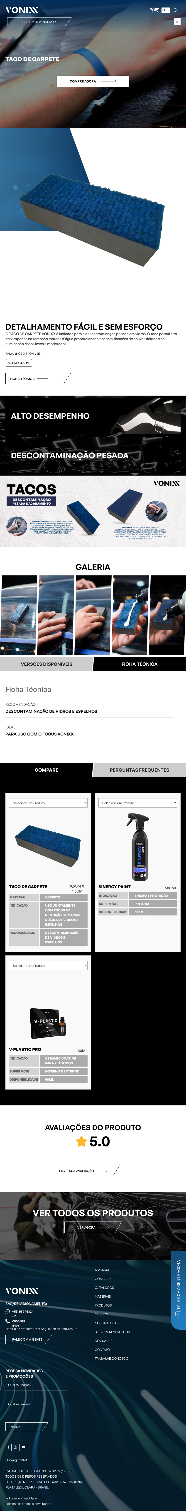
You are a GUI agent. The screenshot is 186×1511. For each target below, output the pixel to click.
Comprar (103, 1279)
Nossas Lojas (107, 1323)
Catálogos (104, 1287)
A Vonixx (102, 1270)
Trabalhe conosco (111, 1358)
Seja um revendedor (38, 22)
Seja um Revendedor (112, 1332)
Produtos (103, 1305)
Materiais (103, 1296)
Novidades (104, 1341)
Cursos (101, 1314)
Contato (102, 1349)
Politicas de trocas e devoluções (28, 1504)
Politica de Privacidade (21, 1498)
